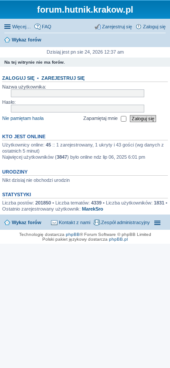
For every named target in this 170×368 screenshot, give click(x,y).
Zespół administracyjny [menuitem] (125, 222)
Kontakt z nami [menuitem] (74, 222)
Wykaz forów (26, 222)
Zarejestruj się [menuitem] (117, 26)
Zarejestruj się (63, 78)
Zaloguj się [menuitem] (154, 26)
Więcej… (21, 26)
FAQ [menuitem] (46, 26)
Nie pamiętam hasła (23, 118)
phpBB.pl (118, 239)
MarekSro (92, 208)
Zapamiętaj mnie (101, 118)
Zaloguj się (18, 78)
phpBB (73, 234)
